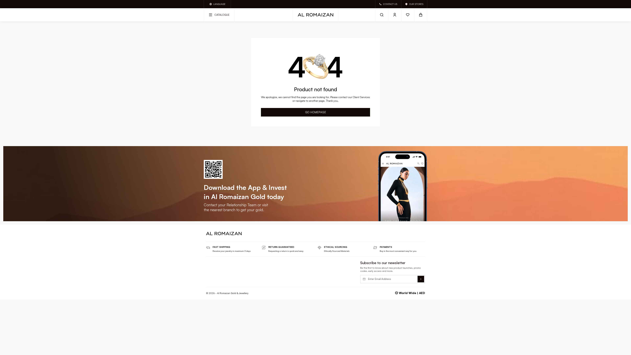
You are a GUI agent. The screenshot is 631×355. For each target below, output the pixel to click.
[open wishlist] (407, 14)
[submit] (421, 279)
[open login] (394, 14)
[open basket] (420, 14)
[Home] (315, 14)
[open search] (381, 14)
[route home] (224, 233)
